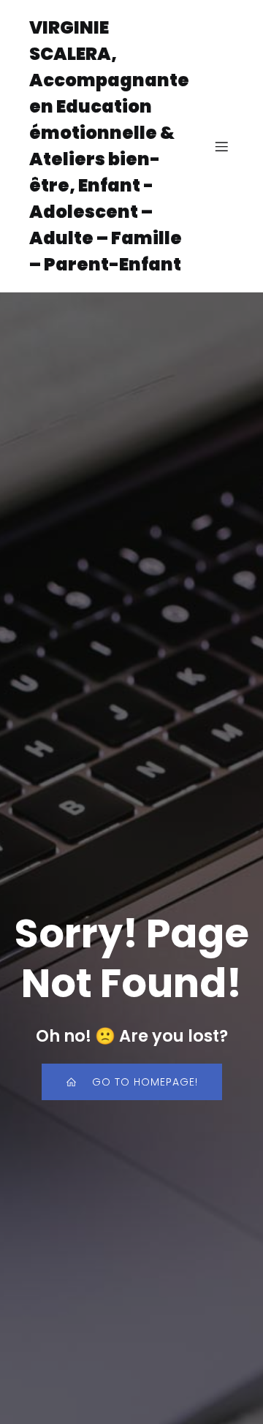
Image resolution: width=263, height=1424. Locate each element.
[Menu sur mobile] (221, 146)
